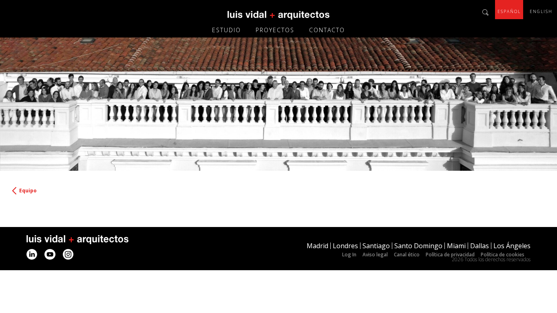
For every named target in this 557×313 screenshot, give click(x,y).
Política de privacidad (450, 254)
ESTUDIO (226, 30)
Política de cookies (502, 254)
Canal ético (407, 254)
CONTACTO (327, 30)
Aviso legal (375, 254)
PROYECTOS (275, 30)
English (541, 11)
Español (509, 11)
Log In (349, 254)
